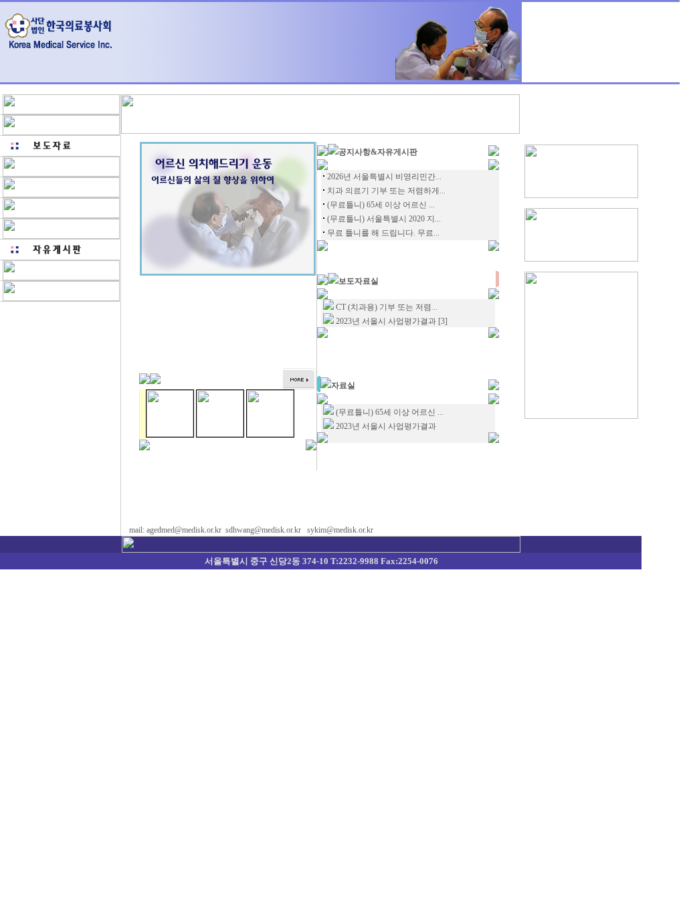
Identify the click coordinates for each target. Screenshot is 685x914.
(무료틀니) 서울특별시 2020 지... (384, 218)
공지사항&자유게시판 (377, 152)
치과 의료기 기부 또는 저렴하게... (386, 190)
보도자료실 (358, 281)
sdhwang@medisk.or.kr (263, 530)
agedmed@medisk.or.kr (183, 530)
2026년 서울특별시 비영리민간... (384, 176)
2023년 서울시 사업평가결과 (386, 321)
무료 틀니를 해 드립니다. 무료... (383, 233)
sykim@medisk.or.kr (340, 530)
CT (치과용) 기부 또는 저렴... (386, 307)
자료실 (343, 385)
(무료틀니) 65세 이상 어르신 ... (381, 204)
